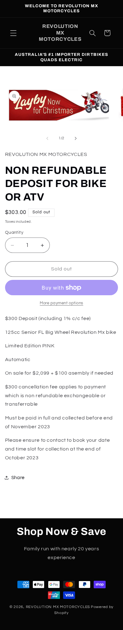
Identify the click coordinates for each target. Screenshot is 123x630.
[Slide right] (76, 138)
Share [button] (18, 477)
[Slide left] (47, 138)
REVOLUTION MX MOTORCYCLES (58, 607)
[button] (13, 33)
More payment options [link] (61, 303)
